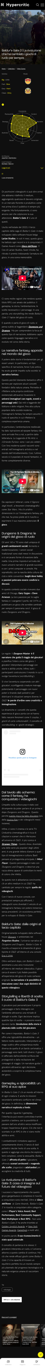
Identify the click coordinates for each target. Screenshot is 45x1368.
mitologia (7, 1290)
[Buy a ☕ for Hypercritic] (12, 1299)
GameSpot (22, 1230)
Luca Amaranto (7, 178)
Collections (8, 1364)
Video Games (21, 69)
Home (4, 69)
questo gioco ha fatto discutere (23, 816)
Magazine (22, 1364)
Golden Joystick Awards (13, 1226)
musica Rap (12, 819)
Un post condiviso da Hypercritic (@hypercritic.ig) (22, 782)
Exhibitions (37, 1364)
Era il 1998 (7, 955)
